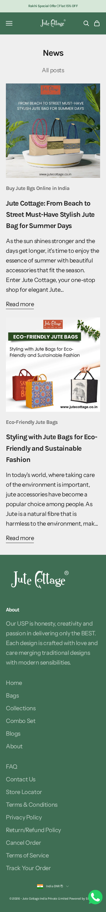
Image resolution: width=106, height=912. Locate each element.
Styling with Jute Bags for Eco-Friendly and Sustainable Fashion (51, 448)
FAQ (11, 766)
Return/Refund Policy (33, 830)
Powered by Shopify (83, 898)
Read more (20, 304)
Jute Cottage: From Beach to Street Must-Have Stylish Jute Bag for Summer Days (50, 214)
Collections (21, 708)
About (14, 746)
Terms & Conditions (31, 804)
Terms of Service (27, 855)
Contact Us (20, 779)
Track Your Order (28, 868)
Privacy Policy (24, 817)
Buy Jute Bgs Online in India (37, 188)
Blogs (13, 733)
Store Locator (24, 791)
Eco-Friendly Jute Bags (32, 422)
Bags (12, 695)
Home (14, 682)
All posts (53, 70)
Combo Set (20, 720)
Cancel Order (23, 842)
